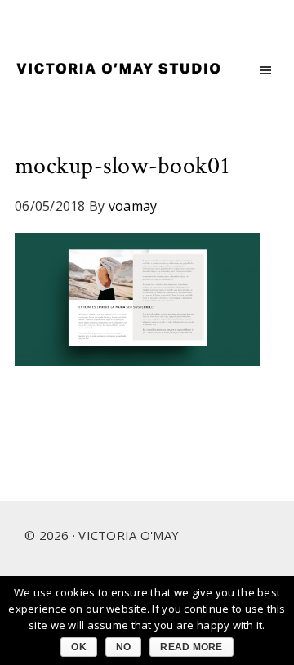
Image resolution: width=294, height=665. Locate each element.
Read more (191, 647)
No (123, 647)
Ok (79, 647)
